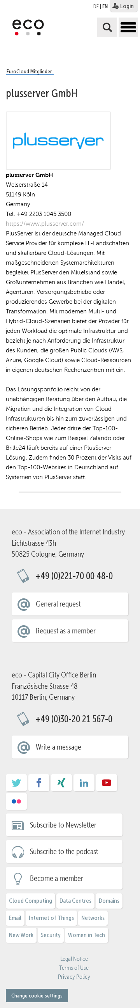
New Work (21, 935)
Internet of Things (51, 917)
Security (51, 935)
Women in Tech (86, 935)
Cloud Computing (30, 900)
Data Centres (75, 900)
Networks (93, 917)
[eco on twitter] (16, 785)
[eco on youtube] (106, 785)
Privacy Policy (74, 976)
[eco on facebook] (39, 785)
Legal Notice (74, 958)
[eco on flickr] (16, 804)
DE (96, 6)
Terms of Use (74, 967)
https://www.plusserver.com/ (45, 223)
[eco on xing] (61, 785)
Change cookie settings (37, 995)
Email (15, 917)
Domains (109, 900)
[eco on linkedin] (84, 785)
